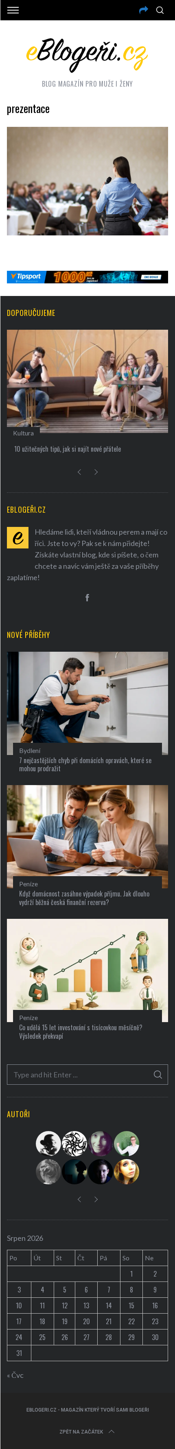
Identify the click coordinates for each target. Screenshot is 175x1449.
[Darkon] (75, 1143)
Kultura (23, 433)
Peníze (28, 884)
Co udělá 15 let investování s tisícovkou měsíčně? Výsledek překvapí (80, 1032)
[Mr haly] (127, 1143)
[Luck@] (127, 1171)
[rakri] (49, 1143)
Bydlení (29, 750)
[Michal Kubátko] (101, 1171)
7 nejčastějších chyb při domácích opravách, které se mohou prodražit (85, 764)
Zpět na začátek (81, 1432)
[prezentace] (87, 232)
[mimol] (75, 1171)
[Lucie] (101, 1143)
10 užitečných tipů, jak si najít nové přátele (67, 449)
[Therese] (49, 1171)
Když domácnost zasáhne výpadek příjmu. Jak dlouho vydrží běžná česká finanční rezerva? (84, 898)
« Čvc (15, 1375)
